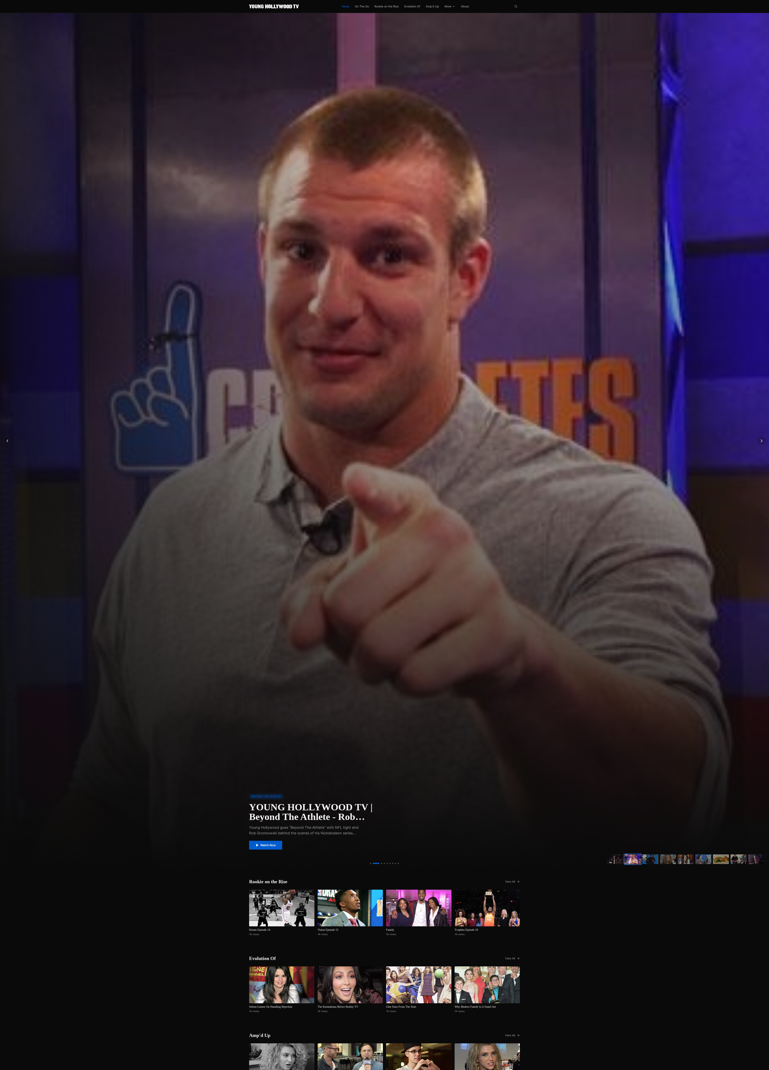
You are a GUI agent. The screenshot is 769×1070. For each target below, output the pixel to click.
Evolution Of (412, 6)
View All (510, 881)
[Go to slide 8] (395, 863)
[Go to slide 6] (384, 863)
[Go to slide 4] (379, 863)
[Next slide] (761, 441)
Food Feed (259, 796)
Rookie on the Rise (386, 6)
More (448, 6)
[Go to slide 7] (390, 863)
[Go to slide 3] (376, 863)
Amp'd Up (432, 6)
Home (345, 6)
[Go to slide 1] (370, 863)
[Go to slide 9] (398, 863)
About (465, 6)
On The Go (362, 6)
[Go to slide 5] (381, 863)
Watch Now (268, 845)
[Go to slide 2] (373, 863)
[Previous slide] (7, 441)
